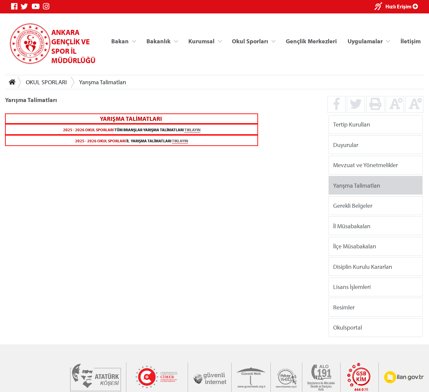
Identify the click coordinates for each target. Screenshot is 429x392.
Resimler (344, 307)
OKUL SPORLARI (46, 82)
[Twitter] (26, 6)
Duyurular (345, 144)
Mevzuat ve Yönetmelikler (365, 165)
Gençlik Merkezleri (311, 41)
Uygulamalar (365, 41)
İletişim (411, 41)
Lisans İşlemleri (352, 287)
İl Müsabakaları (351, 226)
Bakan (120, 41)
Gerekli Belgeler (352, 205)
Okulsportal (347, 327)
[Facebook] (16, 6)
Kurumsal (201, 41)
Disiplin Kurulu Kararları (362, 266)
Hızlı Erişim (399, 6)
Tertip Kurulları (351, 124)
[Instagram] (48, 6)
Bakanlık (158, 41)
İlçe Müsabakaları (354, 246)
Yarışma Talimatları (102, 82)
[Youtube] (37, 6)
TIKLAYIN (192, 129)
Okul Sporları (250, 41)
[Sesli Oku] (379, 7)
